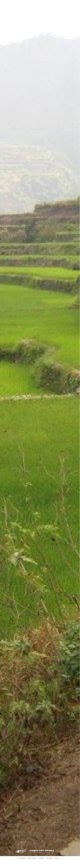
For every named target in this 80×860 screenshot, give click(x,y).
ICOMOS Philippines (42, 850)
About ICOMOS (22, 858)
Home (16, 858)
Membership (41, 858)
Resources (57, 858)
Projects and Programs (32, 858)
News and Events (49, 858)
